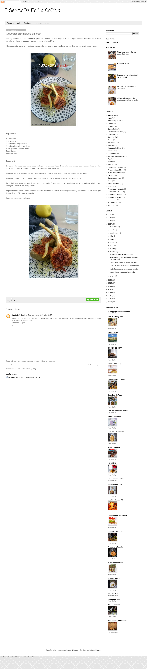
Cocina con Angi (114, 364)
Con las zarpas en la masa (118, 411)
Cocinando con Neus (116, 379)
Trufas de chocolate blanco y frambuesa (124, 266)
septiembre (114, 233)
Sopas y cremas (113, 183)
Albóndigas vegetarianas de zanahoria (124, 269)
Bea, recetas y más (115, 317)
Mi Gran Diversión (115, 578)
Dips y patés (112, 137)
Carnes (110, 123)
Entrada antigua (94, 365)
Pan (109, 159)
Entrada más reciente (14, 365)
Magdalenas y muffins (116, 156)
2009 (110, 302)
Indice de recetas (42, 23)
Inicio (55, 365)
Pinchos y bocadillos (115, 170)
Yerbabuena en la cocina (117, 620)
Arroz (110, 118)
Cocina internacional (115, 132)
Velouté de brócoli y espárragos (121, 254)
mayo (112, 242)
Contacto (27, 23)
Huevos (110, 151)
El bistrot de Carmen (116, 432)
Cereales (111, 126)
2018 (110, 221)
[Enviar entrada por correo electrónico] (11, 298)
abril (112, 245)
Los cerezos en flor (115, 531)
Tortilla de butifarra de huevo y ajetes (123, 263)
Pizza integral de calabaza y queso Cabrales (127, 53)
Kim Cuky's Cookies (19, 315)
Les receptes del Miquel (117, 515)
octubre (113, 230)
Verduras (27, 301)
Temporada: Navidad (115, 189)
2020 (110, 214)
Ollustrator (75, 650)
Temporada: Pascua (115, 194)
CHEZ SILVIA (113, 332)
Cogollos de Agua (115, 395)
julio (111, 236)
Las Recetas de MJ (115, 500)
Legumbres (112, 153)
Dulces (110, 140)
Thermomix (112, 200)
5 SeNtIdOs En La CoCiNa (32, 10)
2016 (110, 280)
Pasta (110, 162)
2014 (110, 286)
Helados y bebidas (114, 148)
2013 (110, 289)
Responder (16, 326)
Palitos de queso (123, 63)
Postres (110, 175)
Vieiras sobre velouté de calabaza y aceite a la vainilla (127, 99)
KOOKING (112, 463)
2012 (110, 292)
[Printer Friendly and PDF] (92, 300)
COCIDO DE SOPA (115, 348)
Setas (110, 181)
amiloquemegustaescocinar (119, 311)
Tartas (110, 186)
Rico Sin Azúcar (114, 594)
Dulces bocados (114, 416)
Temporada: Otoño (114, 192)
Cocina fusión (113, 129)
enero (112, 276)
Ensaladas (111, 143)
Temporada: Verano (115, 197)
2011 (110, 295)
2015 (110, 283)
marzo (112, 249)
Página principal (13, 23)
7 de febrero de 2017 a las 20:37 (40, 315)
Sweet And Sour (114, 599)
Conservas (112, 134)
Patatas (110, 164)
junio (112, 239)
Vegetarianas (18, 301)
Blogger (98, 650)
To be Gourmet (114, 605)
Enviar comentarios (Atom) (26, 369)
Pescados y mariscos (115, 167)
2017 (110, 224)
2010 (110, 299)
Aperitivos (111, 115)
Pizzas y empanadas (115, 172)
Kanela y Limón (114, 447)
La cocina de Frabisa (116, 479)
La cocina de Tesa (115, 484)
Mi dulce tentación (115, 562)
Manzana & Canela (115, 547)
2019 (110, 218)
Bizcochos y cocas (114, 121)
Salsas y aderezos (114, 178)
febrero (113, 252)
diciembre (114, 227)
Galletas (111, 145)
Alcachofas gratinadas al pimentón (122, 272)
